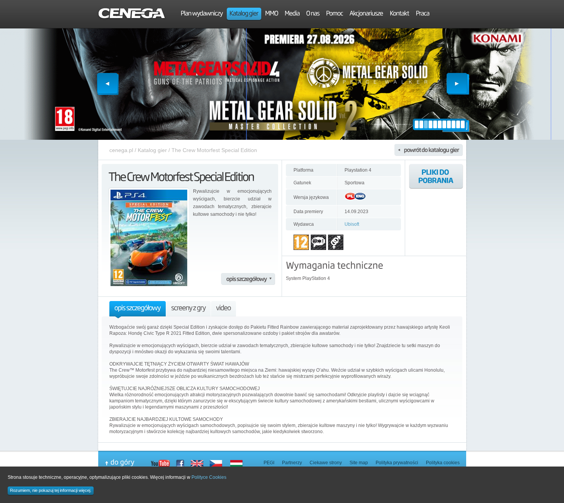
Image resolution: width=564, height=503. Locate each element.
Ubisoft (352, 224)
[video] (223, 309)
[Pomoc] (334, 14)
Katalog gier (152, 150)
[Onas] (313, 14)
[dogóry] (128, 462)
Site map (359, 462)
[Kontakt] (399, 14)
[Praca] (422, 14)
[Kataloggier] (244, 14)
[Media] (292, 14)
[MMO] (271, 14)
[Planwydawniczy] (202, 14)
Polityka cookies (443, 462)
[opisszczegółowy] (248, 279)
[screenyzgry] (188, 309)
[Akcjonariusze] (366, 14)
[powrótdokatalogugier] (428, 150)
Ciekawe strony (326, 462)
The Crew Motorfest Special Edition (214, 150)
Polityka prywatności (397, 462)
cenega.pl (121, 150)
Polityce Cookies (208, 477)
